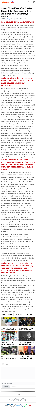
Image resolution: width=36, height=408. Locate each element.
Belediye (10, 314)
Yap (31, 314)
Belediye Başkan (18, 314)
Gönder (6, 386)
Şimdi (26, 314)
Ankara (3, 314)
